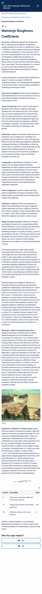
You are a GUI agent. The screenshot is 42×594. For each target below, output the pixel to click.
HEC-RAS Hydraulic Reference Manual (16, 7)
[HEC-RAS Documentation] (3, 3)
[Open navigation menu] (38, 6)
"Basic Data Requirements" (28, 292)
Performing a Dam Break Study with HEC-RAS (16, 17)
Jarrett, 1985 (6, 453)
